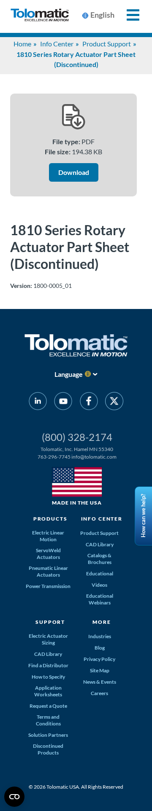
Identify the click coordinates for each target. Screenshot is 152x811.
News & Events (99, 682)
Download (73, 172)
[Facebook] (89, 402)
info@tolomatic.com (94, 457)
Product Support (106, 44)
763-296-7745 (54, 457)
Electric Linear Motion (48, 535)
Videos (99, 585)
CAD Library (100, 544)
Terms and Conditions (48, 720)
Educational (99, 573)
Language (68, 374)
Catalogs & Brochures (99, 558)
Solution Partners (48, 735)
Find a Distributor (48, 665)
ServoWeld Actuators (48, 553)
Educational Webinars (99, 599)
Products (50, 519)
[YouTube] (63, 402)
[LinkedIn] (38, 402)
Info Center (56, 44)
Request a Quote (48, 706)
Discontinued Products (48, 749)
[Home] (39, 16)
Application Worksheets (48, 691)
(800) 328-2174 (77, 437)
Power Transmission (48, 586)
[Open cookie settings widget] (14, 797)
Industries (99, 636)
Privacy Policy (99, 659)
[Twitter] (114, 402)
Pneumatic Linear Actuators (48, 571)
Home (22, 44)
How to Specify (48, 677)
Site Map (99, 670)
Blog (100, 648)
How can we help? (143, 516)
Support (50, 622)
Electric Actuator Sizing (48, 639)
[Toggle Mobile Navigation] (128, 14)
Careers (99, 693)
